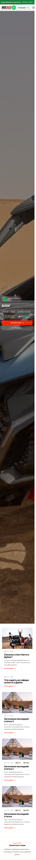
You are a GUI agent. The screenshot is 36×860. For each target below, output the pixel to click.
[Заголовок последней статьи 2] (17, 749)
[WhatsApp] (14, 7)
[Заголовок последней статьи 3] (17, 702)
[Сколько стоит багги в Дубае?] (17, 638)
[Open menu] (33, 7)
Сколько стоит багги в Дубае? (16, 655)
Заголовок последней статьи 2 (16, 767)
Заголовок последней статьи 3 (16, 720)
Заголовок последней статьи (16, 815)
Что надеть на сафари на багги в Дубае (16, 681)
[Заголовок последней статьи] (17, 796)
